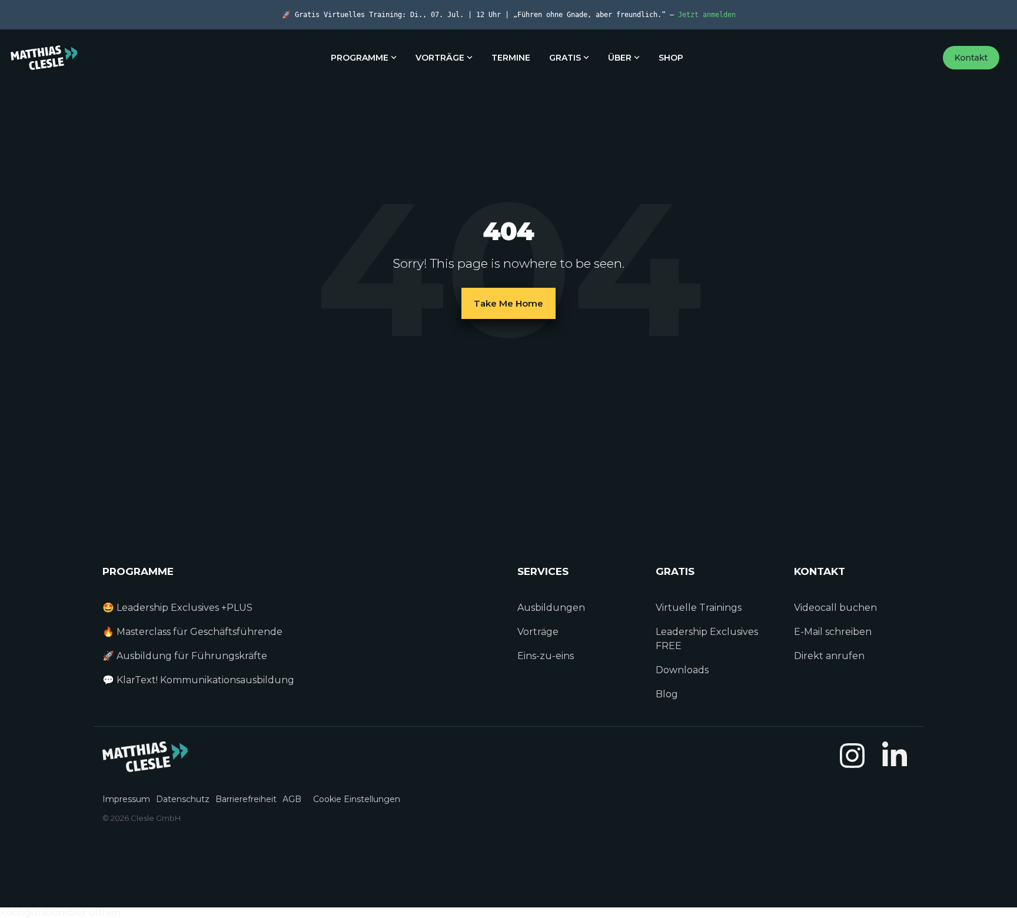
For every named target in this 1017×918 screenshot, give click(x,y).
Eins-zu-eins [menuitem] (546, 655)
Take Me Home (508, 303)
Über (620, 57)
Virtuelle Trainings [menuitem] (699, 607)
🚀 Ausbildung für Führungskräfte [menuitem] (184, 655)
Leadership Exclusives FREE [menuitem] (708, 638)
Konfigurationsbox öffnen (60, 912)
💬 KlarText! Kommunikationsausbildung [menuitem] (198, 680)
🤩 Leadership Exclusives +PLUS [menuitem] (177, 607)
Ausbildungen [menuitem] (551, 607)
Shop (671, 57)
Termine (510, 57)
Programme (359, 57)
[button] (853, 765)
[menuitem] (129, 792)
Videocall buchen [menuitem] (835, 607)
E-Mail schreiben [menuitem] (833, 631)
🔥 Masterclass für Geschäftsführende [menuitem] (192, 631)
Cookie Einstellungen (356, 799)
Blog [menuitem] (667, 694)
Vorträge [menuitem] (538, 631)
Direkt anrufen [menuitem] (829, 655)
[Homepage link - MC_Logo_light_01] (145, 765)
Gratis (565, 57)
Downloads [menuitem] (682, 670)
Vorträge (440, 57)
